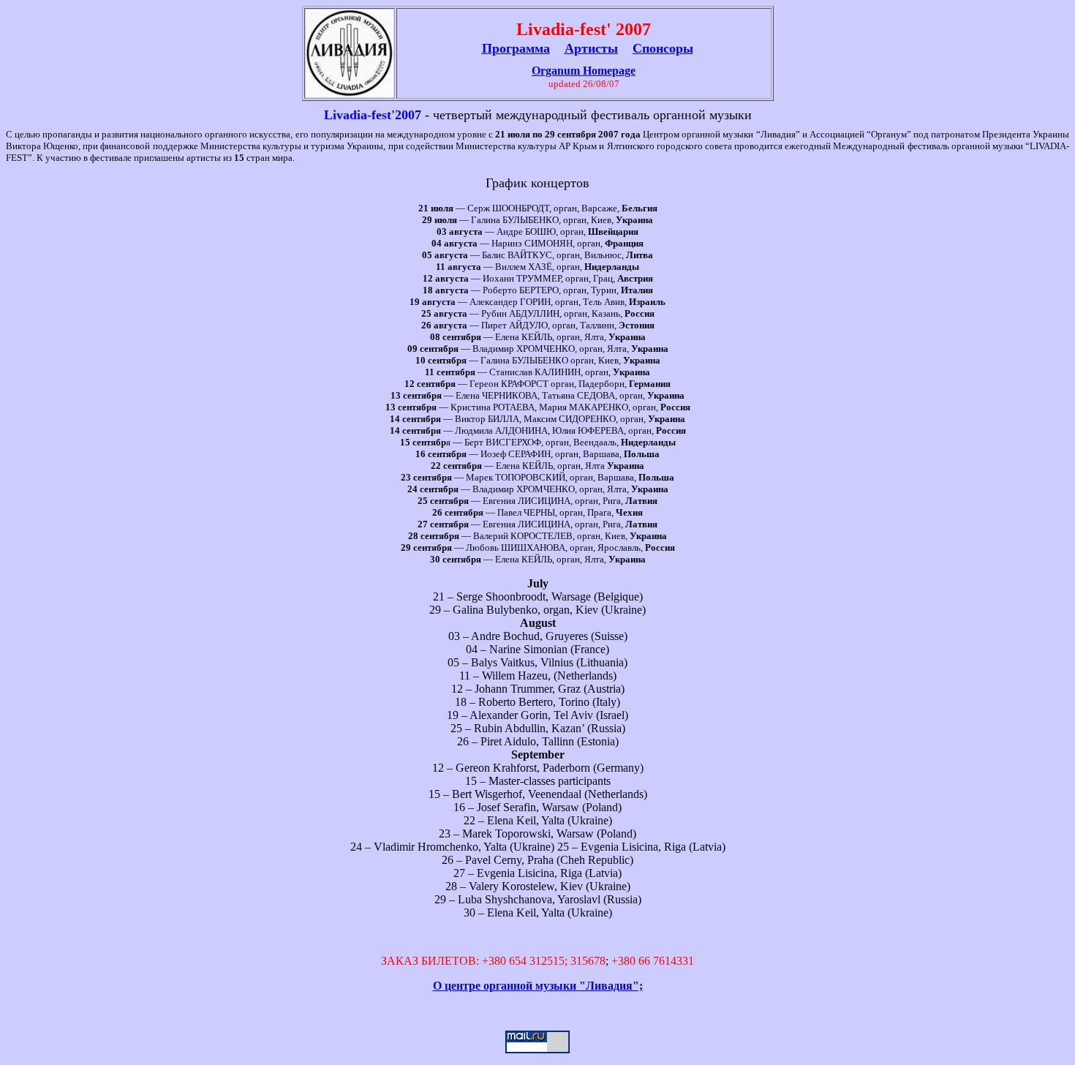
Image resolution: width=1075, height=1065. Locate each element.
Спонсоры (663, 48)
